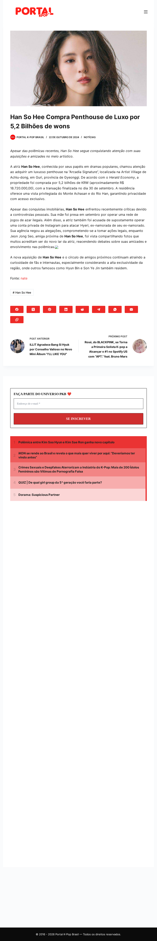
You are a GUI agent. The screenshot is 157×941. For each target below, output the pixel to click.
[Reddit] (82, 309)
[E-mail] (131, 309)
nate (24, 278)
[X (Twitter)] (33, 309)
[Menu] (146, 12)
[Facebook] (17, 309)
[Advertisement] (45, 542)
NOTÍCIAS (90, 137)
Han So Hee (22, 292)
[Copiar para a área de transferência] (17, 319)
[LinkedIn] (66, 309)
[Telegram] (98, 309)
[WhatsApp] (115, 309)
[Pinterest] (49, 309)
